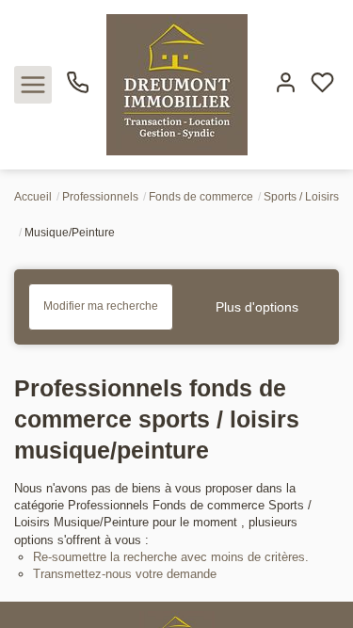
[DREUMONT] (176, 83)
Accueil (33, 196)
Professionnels (100, 196)
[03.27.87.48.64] (77, 89)
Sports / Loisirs (301, 196)
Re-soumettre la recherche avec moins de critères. (171, 557)
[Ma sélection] (322, 84)
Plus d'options (257, 306)
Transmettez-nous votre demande (125, 574)
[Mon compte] (285, 84)
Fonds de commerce (201, 196)
